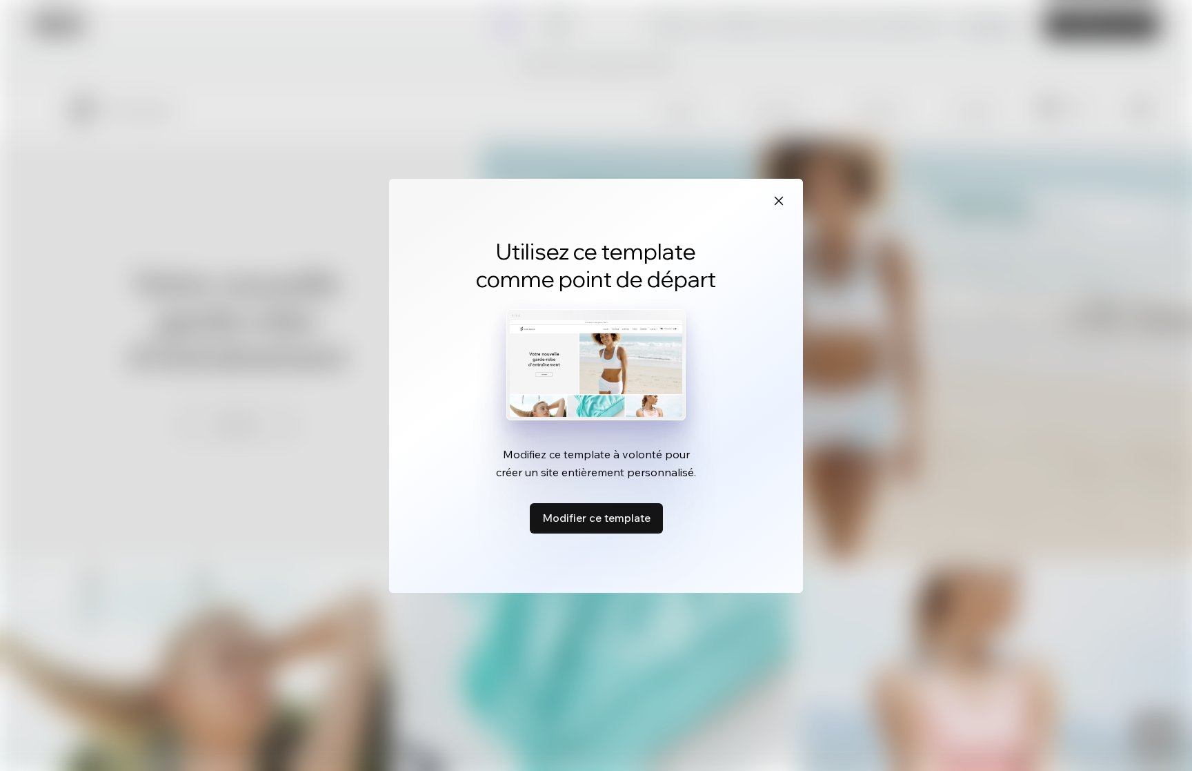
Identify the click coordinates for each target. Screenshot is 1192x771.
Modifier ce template (596, 518)
